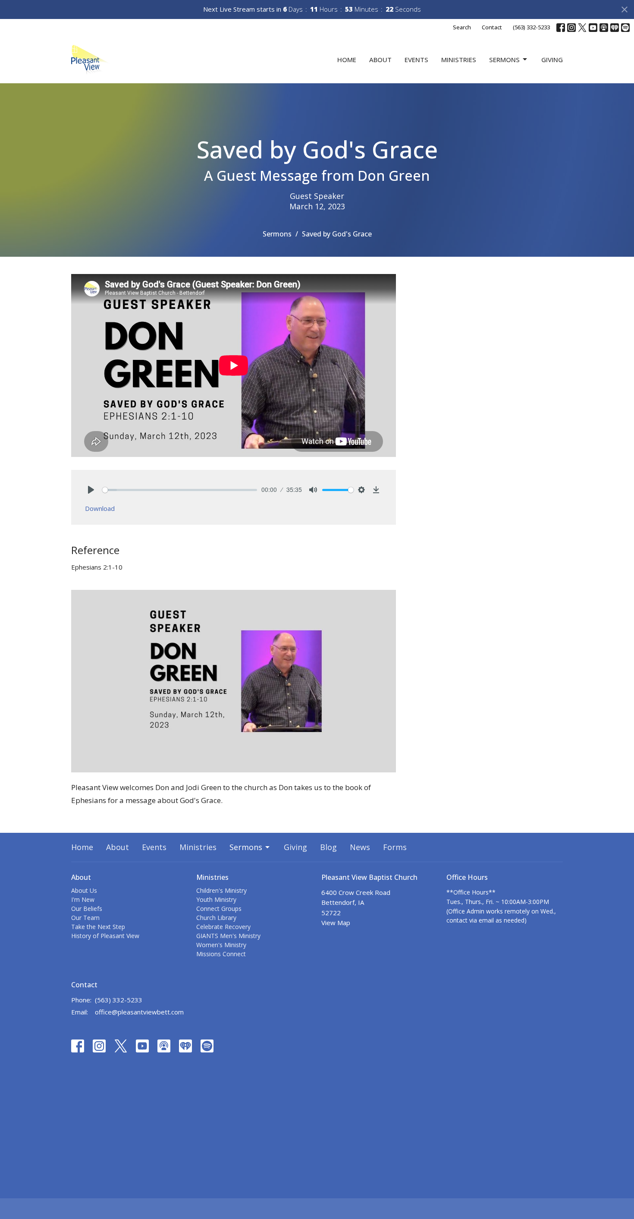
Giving (552, 59)
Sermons (504, 59)
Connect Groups (219, 908)
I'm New (82, 899)
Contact (492, 27)
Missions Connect (221, 954)
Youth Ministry (216, 899)
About (380, 59)
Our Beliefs (86, 908)
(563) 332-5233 (531, 27)
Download (100, 508)
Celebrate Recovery (223, 927)
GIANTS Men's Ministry (228, 936)
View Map (335, 922)
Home (346, 59)
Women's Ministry (221, 945)
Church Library (216, 917)
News (360, 847)
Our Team (85, 917)
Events (416, 59)
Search (462, 27)
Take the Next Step (98, 927)
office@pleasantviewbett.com (139, 1012)
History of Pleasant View (105, 936)
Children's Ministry (221, 890)
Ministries (458, 59)
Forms (395, 847)
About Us (84, 890)
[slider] (179, 490)
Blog (328, 847)
